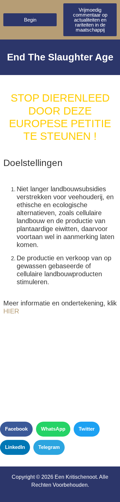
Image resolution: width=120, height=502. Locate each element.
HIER (11, 311)
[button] (16, 429)
